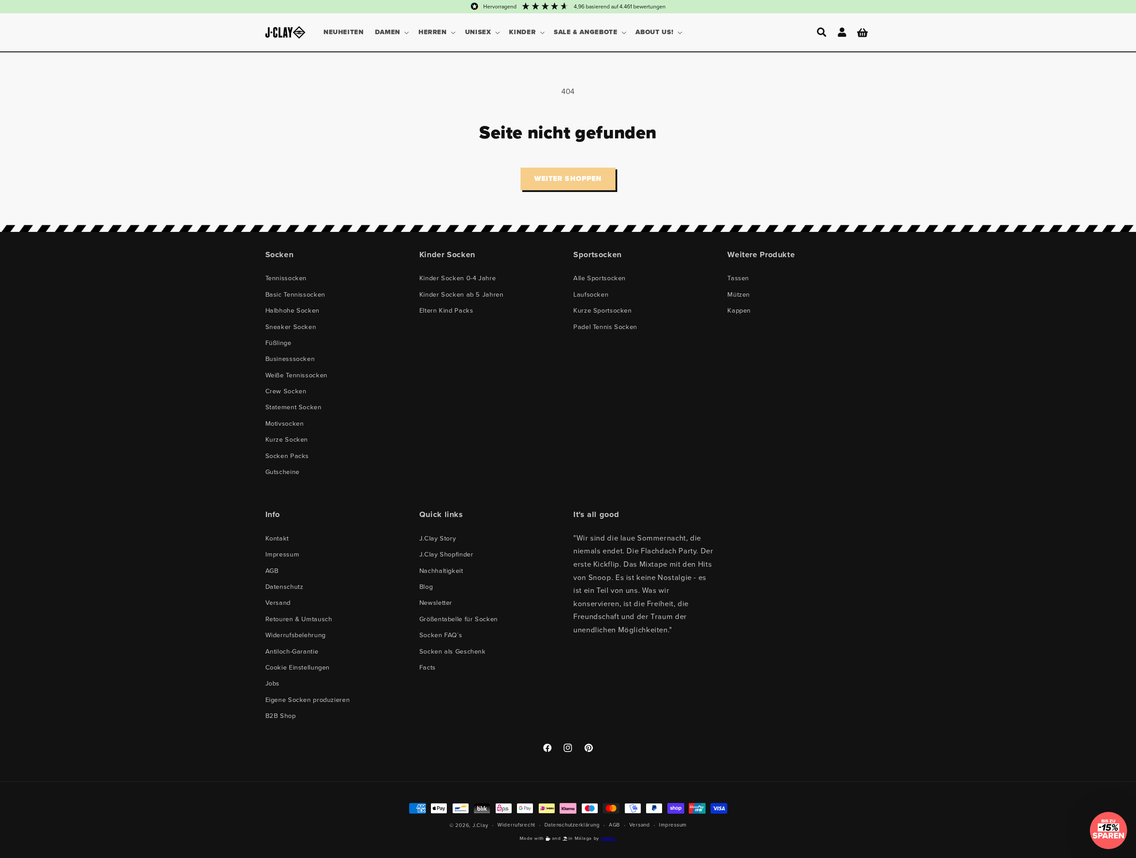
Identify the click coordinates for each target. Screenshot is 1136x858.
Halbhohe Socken (292, 310)
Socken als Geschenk (452, 651)
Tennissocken (286, 277)
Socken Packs (287, 455)
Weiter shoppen (568, 178)
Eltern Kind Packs (446, 310)
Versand (278, 602)
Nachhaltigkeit (441, 570)
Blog (426, 586)
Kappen (739, 310)
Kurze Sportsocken (602, 310)
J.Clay (480, 825)
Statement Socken (293, 406)
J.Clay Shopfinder (446, 554)
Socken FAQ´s (440, 634)
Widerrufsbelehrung (295, 634)
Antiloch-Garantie (292, 651)
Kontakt (277, 538)
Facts (427, 667)
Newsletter (435, 602)
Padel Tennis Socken (605, 326)
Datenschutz (284, 586)
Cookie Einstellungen (297, 667)
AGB (272, 570)
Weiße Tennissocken (296, 375)
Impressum (282, 554)
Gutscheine (282, 471)
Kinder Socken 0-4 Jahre (457, 277)
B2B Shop (280, 715)
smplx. (608, 838)
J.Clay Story (437, 538)
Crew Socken (286, 391)
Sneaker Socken (290, 326)
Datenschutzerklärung (572, 824)
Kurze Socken (286, 439)
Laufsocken (590, 294)
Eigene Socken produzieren (307, 699)
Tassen (738, 277)
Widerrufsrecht (516, 824)
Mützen (738, 294)
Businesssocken (290, 358)
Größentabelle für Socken (458, 618)
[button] (391, 32)
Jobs (272, 683)
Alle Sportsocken (599, 277)
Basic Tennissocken (295, 294)
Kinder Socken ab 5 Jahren (461, 294)
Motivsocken (284, 423)
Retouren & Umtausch (298, 618)
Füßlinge (278, 342)
